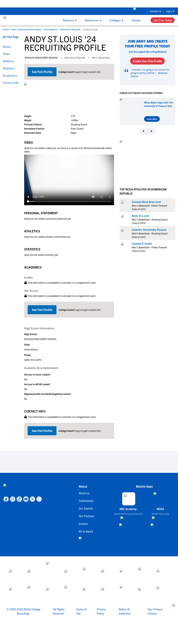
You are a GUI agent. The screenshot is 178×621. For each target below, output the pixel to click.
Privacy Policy (101, 611)
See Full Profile (42, 72)
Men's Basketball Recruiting (26, 29)
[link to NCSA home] (22, 489)
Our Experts (86, 508)
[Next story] (151, 131)
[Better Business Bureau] (126, 592)
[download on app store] (128, 519)
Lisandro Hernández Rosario (149, 229)
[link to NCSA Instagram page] (12, 499)
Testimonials (86, 500)
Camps (136, 20)
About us (84, 493)
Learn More (152, 119)
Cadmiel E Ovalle (142, 243)
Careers (83, 523)
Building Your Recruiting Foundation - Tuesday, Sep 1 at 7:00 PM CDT (74, 3)
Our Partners (86, 516)
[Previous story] (143, 131)
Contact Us (155, 11)
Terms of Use (81, 611)
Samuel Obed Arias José (146, 201)
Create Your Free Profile (147, 61)
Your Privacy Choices (154, 611)
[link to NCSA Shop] (139, 11)
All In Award (86, 531)
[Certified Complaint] (163, 591)
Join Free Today (162, 20)
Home (6, 29)
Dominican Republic (70, 29)
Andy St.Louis (140, 215)
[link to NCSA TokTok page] (19, 499)
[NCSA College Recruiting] (16, 20)
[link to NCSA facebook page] (6, 499)
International (50, 29)
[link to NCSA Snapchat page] (39, 499)
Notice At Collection (125, 611)
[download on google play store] (128, 526)
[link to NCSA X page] (32, 499)
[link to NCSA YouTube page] (26, 499)
